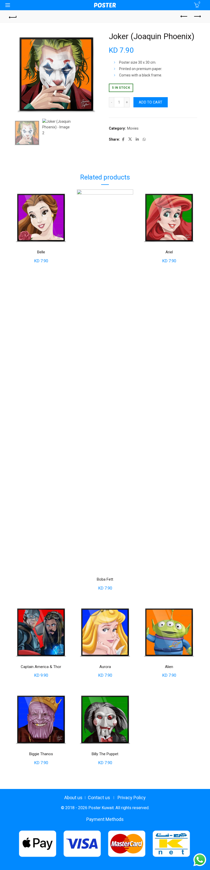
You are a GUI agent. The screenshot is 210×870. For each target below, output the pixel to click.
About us (73, 797)
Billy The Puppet (105, 754)
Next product (197, 17)
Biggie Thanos (41, 754)
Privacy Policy (132, 797)
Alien (169, 666)
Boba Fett (105, 579)
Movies (133, 128)
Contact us (99, 797)
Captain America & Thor (41, 666)
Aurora (105, 666)
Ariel (169, 252)
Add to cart (150, 102)
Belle (41, 252)
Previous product (184, 17)
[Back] (13, 17)
